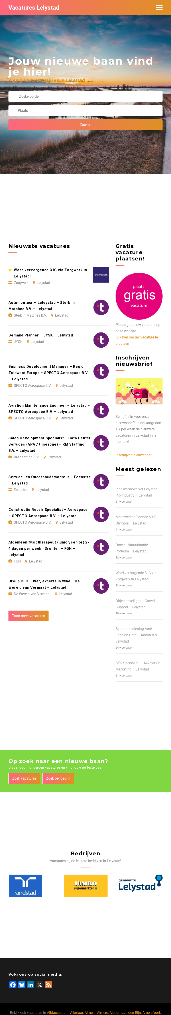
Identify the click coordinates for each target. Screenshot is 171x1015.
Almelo (90, 1013)
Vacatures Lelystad (33, 7)
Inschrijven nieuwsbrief (134, 455)
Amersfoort (151, 1013)
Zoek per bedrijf (58, 778)
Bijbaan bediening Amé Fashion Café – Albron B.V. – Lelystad (138, 635)
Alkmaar (76, 1013)
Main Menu (159, 7)
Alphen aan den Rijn (125, 1013)
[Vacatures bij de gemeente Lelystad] (141, 886)
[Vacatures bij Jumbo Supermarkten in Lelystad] (86, 886)
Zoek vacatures (24, 778)
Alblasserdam (58, 1013)
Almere (102, 1013)
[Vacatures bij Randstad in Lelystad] (25, 886)
